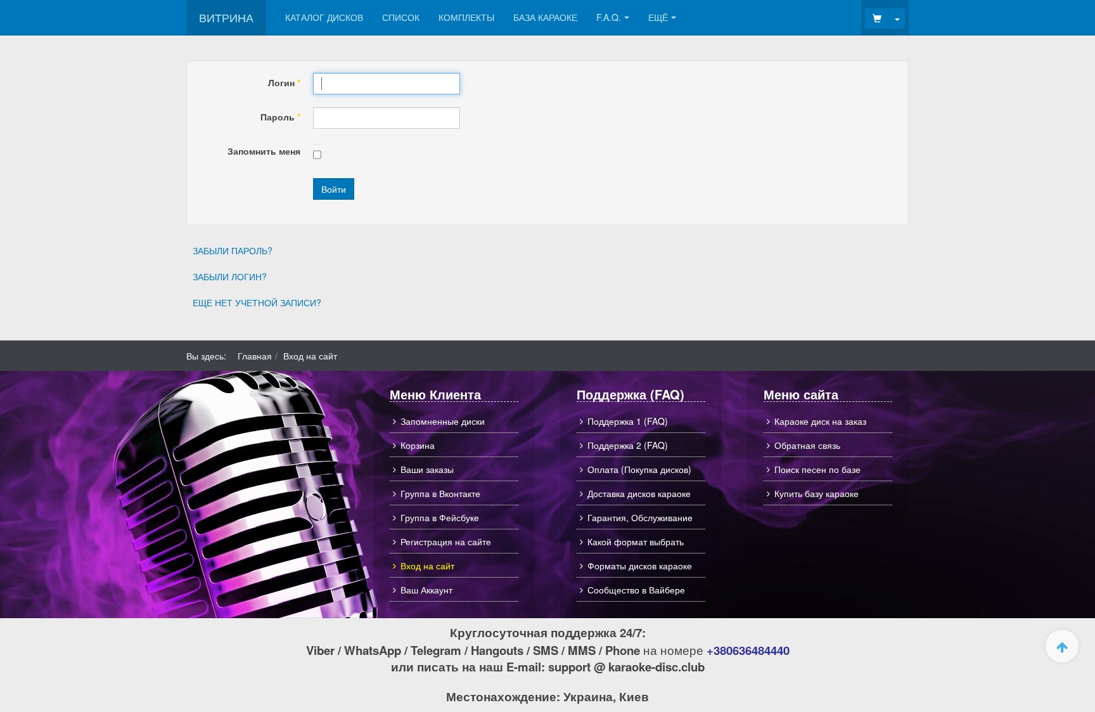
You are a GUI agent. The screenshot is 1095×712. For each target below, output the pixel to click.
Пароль (280, 116)
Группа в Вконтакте (440, 493)
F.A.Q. (608, 17)
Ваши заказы (427, 469)
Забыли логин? (230, 276)
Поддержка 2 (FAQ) (627, 445)
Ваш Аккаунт (426, 589)
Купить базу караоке (816, 493)
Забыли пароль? (232, 250)
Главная (255, 355)
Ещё (658, 17)
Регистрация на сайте (445, 541)
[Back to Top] (1062, 646)
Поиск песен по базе (817, 469)
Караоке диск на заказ (820, 421)
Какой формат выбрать (635, 541)
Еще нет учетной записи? (257, 302)
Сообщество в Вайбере (636, 589)
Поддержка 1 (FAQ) (627, 421)
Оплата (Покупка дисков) (639, 469)
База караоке (545, 17)
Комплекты (466, 17)
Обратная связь (807, 445)
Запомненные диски (442, 421)
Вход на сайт (427, 565)
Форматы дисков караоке (639, 565)
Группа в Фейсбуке (439, 517)
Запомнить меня (263, 151)
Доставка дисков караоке (639, 493)
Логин (284, 82)
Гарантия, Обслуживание (640, 517)
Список (400, 17)
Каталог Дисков (324, 17)
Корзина (417, 445)
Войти (333, 189)
